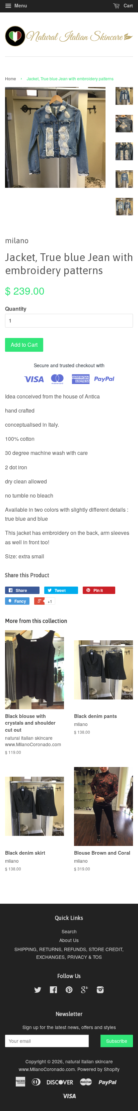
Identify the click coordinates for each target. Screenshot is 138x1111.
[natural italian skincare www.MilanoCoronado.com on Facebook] (53, 990)
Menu (20, 5)
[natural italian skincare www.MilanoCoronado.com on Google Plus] (84, 990)
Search (69, 931)
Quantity (15, 308)
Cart (127, 5)
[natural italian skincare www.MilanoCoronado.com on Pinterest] (69, 990)
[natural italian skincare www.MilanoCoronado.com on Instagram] (100, 990)
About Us (69, 940)
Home (10, 78)
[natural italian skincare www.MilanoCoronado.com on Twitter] (38, 990)
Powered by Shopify (98, 1069)
